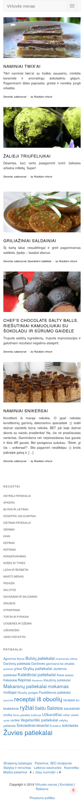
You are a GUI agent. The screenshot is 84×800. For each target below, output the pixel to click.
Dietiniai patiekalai (17, 522)
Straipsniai (11, 610)
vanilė (6, 720)
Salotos (9, 590)
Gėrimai (9, 529)
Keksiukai (10, 680)
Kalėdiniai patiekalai (37, 674)
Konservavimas (14, 556)
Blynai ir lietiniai (15, 509)
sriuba (7, 714)
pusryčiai (8, 700)
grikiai (18, 668)
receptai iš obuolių (38, 698)
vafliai (66, 715)
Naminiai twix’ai (22, 66)
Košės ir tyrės (14, 563)
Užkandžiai (11, 630)
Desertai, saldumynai (14, 96)
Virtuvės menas (21, 6)
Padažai (9, 583)
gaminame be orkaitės (60, 663)
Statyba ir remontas (17, 767)
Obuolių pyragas (27, 692)
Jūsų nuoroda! (45, 772)
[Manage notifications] (73, 790)
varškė (15, 720)
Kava (6, 536)
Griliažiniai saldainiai (29, 240)
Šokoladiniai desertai (33, 725)
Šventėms (55, 725)
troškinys (36, 715)
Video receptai (14, 637)
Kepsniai (9, 549)
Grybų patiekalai (37, 668)
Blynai (21, 659)
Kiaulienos (37, 680)
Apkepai (9, 502)
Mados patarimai (15, 772)
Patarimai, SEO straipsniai (53, 763)
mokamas (58, 686)
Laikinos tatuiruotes (47, 767)
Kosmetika (71, 767)
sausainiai (72, 708)
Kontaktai (66, 784)
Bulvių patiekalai (40, 658)
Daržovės (38, 663)
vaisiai (75, 715)
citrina (73, 659)
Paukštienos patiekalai (55, 692)
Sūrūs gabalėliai (21, 715)
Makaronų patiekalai (25, 686)
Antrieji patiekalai (17, 496)
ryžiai (27, 707)
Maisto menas (13, 576)
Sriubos (9, 603)
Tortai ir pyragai (16, 616)
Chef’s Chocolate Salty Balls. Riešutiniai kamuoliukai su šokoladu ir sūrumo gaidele (40, 325)
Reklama (42, 789)
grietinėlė (8, 669)
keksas (69, 675)
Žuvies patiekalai (27, 732)
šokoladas (70, 725)
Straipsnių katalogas (17, 763)
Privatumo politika (42, 798)
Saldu (40, 708)
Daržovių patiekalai (16, 663)
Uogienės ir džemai (17, 623)
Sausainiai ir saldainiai (39, 261)
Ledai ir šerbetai (15, 569)
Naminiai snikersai (25, 410)
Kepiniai (9, 543)
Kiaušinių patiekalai (57, 680)
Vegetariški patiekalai (39, 720)
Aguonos (9, 658)
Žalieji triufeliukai (27, 156)
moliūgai (9, 692)
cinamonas (62, 659)
